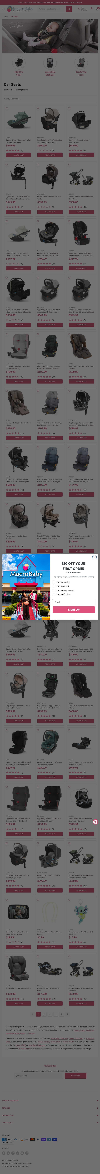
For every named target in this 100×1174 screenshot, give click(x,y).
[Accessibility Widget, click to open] (95, 822)
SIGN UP (74, 610)
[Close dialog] (94, 557)
